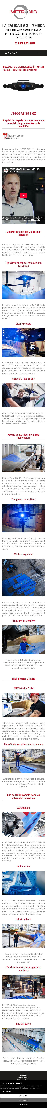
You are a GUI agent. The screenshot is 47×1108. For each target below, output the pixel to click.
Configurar (23, 1100)
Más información (7, 1091)
